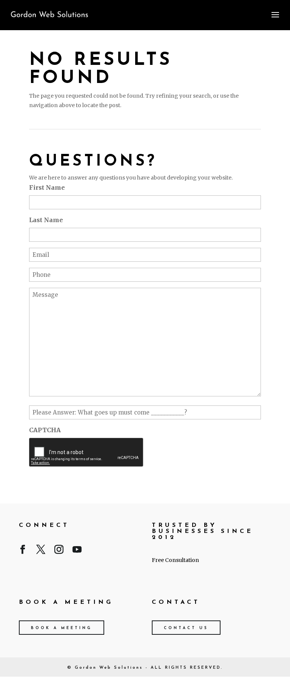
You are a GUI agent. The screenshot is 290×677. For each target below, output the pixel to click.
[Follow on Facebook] (22, 551)
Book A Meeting (61, 628)
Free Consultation (175, 560)
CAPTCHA (45, 430)
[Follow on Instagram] (58, 551)
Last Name (46, 220)
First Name (47, 187)
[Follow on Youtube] (77, 551)
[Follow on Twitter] (40, 551)
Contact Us (186, 628)
